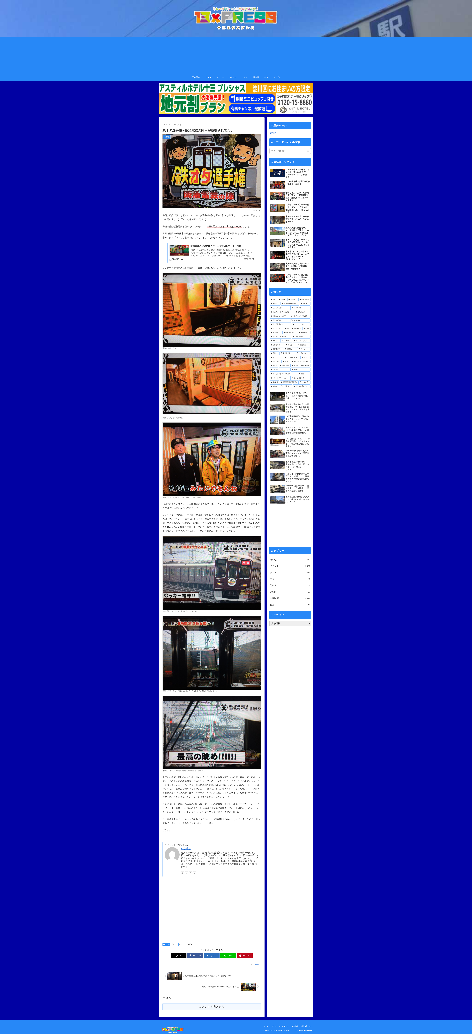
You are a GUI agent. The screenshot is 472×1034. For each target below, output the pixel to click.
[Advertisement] (236, 55)
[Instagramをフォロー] (194, 873)
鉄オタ (183, 944)
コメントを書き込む (211, 1006)
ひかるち (186, 848)
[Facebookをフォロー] (190, 873)
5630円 (273, 133)
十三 (175, 944)
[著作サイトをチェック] (182, 873)
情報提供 (294, 1026)
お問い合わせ (306, 1026)
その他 (167, 944)
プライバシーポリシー (279, 1026)
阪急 (190, 944)
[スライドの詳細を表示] (236, 98)
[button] (308, 150)
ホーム (266, 1026)
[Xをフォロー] (186, 873)
